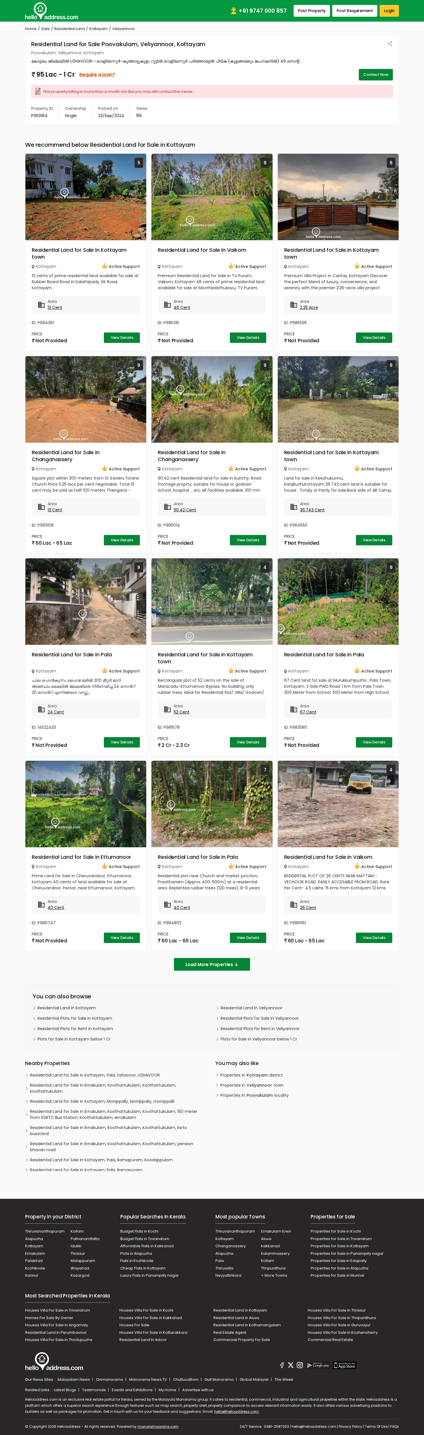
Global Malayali (254, 1379)
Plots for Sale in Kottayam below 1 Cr (73, 1039)
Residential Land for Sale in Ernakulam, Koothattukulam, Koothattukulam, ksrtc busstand (108, 1131)
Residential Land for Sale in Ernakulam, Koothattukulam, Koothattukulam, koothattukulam (103, 1088)
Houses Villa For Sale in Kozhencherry (343, 1332)
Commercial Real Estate (330, 1339)
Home (31, 28)
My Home (168, 1390)
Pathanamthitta (85, 1238)
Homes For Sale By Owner (49, 1318)
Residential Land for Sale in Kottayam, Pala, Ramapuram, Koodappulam (101, 1160)
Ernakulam (35, 1253)
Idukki (76, 1246)
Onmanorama (110, 1379)
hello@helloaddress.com (236, 1411)
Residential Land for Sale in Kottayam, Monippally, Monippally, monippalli (102, 1101)
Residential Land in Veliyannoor (251, 1008)
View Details (122, 337)
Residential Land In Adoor (143, 1339)
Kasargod (80, 1275)
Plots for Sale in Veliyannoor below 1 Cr (259, 1039)
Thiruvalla (224, 1268)
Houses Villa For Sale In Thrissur (337, 1310)
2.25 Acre (309, 307)
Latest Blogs (65, 1390)
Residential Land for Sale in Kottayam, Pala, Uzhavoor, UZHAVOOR (95, 1075)
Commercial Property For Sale (241, 1339)
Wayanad (80, 1268)
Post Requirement (355, 11)
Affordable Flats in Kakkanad (147, 1246)
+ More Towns (274, 1275)
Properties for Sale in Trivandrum (341, 1238)
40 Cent (56, 907)
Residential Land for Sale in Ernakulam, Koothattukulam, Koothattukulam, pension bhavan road (111, 1147)
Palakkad (34, 1260)
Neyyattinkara (228, 1275)
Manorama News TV (148, 1379)
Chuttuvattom (186, 1379)
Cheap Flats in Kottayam (143, 1268)
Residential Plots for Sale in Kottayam (74, 1018)
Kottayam (98, 28)
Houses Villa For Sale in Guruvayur (339, 1325)
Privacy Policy (350, 1426)
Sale (45, 28)
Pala (219, 1260)
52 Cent (182, 712)
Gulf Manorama (219, 1379)
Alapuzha (34, 1238)
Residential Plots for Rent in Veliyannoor (260, 1029)
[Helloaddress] (51, 10)
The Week (284, 1379)
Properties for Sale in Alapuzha (339, 1268)
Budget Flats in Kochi (139, 1231)
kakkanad (270, 1246)
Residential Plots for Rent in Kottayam (75, 1029)
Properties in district (251, 1075)
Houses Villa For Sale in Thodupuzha (58, 1339)
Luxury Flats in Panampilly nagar (149, 1275)
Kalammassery (275, 1253)
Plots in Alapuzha (136, 1253)
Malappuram (83, 1260)
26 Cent (308, 907)
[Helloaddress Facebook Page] (282, 1366)
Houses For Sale (134, 1325)
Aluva (266, 1238)
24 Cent (56, 712)
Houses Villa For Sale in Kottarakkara (153, 1332)
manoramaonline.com (158, 1426)
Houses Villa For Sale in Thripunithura (342, 1318)
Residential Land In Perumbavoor (56, 1332)
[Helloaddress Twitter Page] (291, 1366)
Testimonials (94, 1390)
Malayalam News (74, 1379)
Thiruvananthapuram (45, 1231)
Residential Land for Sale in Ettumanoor (81, 857)
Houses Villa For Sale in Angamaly (56, 1325)
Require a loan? (97, 74)
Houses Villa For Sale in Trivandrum (57, 1310)
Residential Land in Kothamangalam (247, 1325)
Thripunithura (273, 1268)
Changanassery (230, 1246)
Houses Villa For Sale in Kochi (146, 1310)
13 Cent (55, 307)
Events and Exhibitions (132, 1390)
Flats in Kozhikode (136, 1260)
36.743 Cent (312, 510)
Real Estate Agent (229, 1332)
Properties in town (252, 1085)
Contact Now (376, 74)
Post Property (312, 11)
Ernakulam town (276, 1231)
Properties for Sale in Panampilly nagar (347, 1253)
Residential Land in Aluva (236, 1318)
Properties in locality (254, 1095)
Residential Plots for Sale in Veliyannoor (260, 1018)
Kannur (31, 1275)
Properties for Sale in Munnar (338, 1275)
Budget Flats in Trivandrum (144, 1238)
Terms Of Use (376, 1426)
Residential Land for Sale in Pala (72, 654)
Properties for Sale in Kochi (336, 1231)
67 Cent (308, 712)
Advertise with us (198, 1390)
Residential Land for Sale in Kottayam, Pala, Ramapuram (86, 1170)
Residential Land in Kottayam (66, 1008)
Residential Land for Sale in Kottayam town (79, 253)
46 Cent (182, 307)
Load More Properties (209, 964)
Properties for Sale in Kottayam (340, 1246)
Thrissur (78, 1253)
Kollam (77, 1231)
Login (389, 11)
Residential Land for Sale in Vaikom (202, 249)
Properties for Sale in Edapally (339, 1260)
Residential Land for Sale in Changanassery (65, 456)
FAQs (394, 1426)
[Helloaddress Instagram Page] (299, 1366)
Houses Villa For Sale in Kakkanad (150, 1318)
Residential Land (69, 28)
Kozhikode (35, 1268)
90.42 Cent (185, 510)
